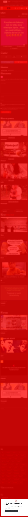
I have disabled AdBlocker (11, 511)
